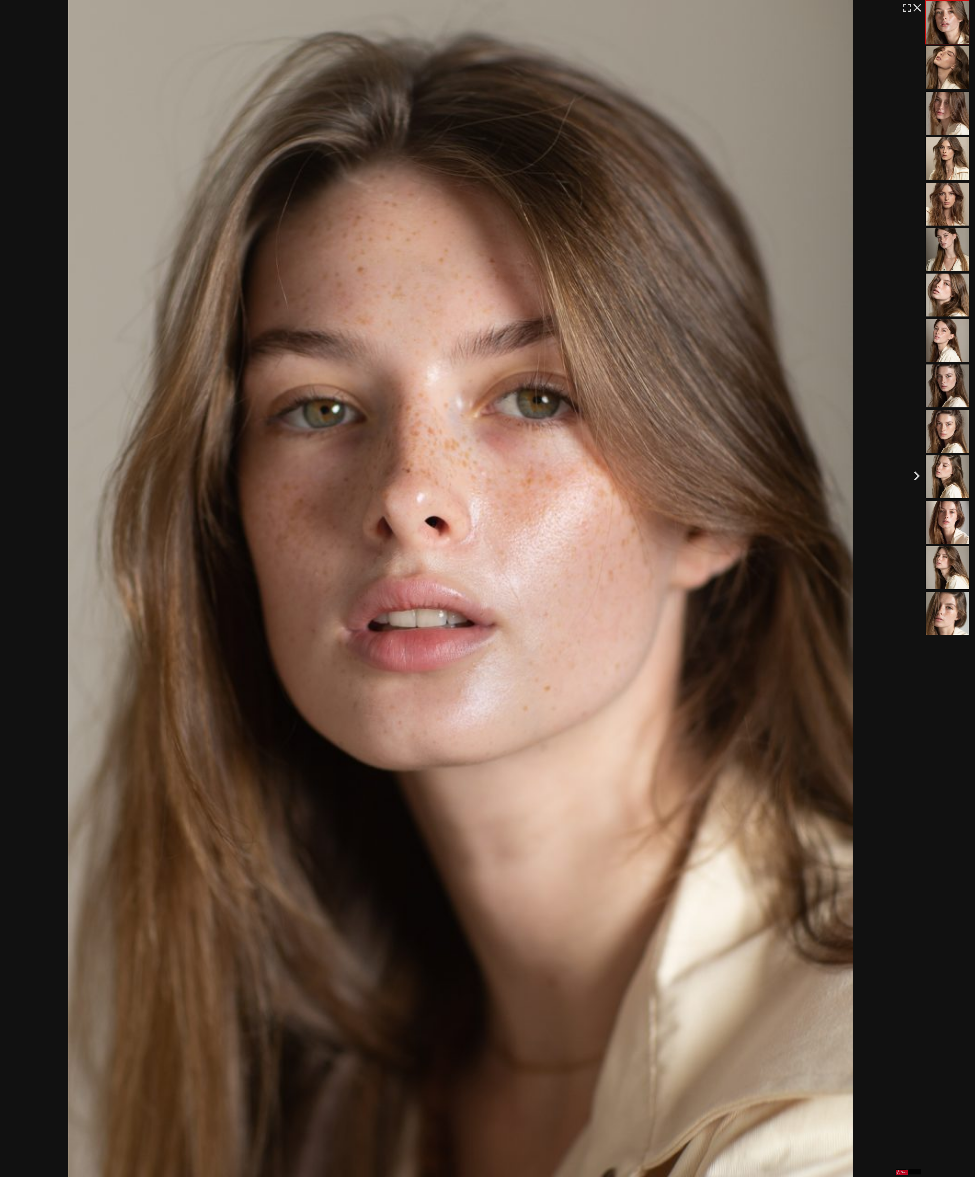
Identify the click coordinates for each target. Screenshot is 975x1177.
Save (904, 1172)
